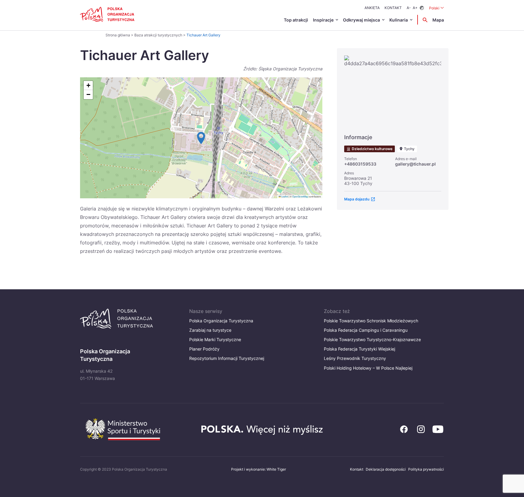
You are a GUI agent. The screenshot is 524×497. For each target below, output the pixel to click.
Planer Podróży (204, 348)
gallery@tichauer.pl (415, 163)
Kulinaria (398, 19)
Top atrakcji (296, 19)
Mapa (438, 19)
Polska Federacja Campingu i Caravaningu (366, 330)
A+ (415, 7)
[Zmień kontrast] (421, 8)
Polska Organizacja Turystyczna (221, 320)
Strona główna (118, 35)
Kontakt (393, 7)
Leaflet (284, 196)
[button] (201, 138)
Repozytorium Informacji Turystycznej (226, 358)
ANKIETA (372, 7)
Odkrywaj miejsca (361, 19)
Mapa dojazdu (356, 199)
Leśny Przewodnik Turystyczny (355, 358)
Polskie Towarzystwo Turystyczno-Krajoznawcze (372, 339)
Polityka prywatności (426, 469)
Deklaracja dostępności (386, 469)
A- (409, 7)
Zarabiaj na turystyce (210, 330)
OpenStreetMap (300, 196)
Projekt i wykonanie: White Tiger (258, 469)
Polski (436, 7)
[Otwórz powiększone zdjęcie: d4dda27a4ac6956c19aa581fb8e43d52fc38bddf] (392, 91)
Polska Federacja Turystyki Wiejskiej (359, 348)
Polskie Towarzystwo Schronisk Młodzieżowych (371, 320)
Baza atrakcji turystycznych (158, 35)
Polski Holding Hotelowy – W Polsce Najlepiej (368, 368)
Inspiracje (323, 19)
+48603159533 (360, 163)
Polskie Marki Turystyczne (215, 339)
